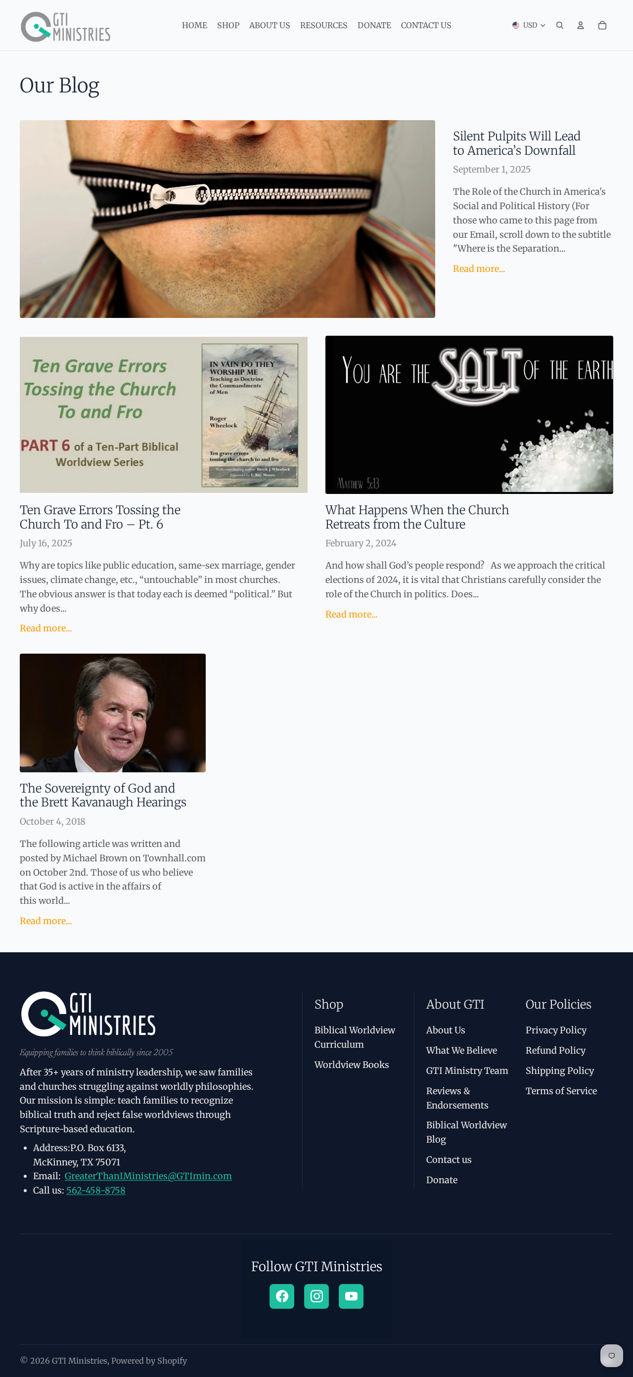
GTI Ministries (79, 1361)
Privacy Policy (556, 1030)
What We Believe (461, 1050)
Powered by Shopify (149, 1361)
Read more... (479, 268)
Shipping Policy (560, 1070)
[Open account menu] (580, 25)
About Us (445, 1030)
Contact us (449, 1159)
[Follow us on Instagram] (316, 1296)
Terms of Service (561, 1091)
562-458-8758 (96, 1190)
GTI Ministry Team (467, 1070)
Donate (441, 1180)
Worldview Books (352, 1064)
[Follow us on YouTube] (351, 1296)
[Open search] (560, 25)
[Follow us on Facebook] (282, 1296)
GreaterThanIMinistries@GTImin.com (148, 1176)
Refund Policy (556, 1050)
